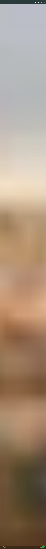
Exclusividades (18, 2)
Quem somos (30, 2)
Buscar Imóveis (11, 2)
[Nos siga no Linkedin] (38, 2)
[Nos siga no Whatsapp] (41, 2)
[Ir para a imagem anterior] (3, 547)
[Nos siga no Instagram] (36, 2)
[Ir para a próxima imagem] (5, 547)
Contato (24, 2)
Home (6, 2)
